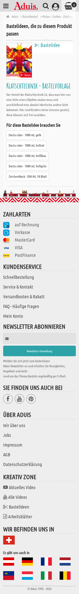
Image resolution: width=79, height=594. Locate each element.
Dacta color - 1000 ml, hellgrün (28, 166)
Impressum (12, 444)
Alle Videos (17, 497)
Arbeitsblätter (20, 516)
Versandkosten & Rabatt (23, 296)
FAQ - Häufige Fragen (21, 306)
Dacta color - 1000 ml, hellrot (26, 145)
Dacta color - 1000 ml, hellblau (27, 156)
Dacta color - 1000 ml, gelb (25, 135)
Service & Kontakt (18, 286)
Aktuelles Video (22, 487)
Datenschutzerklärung (22, 464)
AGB (6, 454)
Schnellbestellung (18, 277)
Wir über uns (14, 425)
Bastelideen (19, 506)
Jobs (7, 435)
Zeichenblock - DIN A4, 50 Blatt (28, 176)
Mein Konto (13, 316)
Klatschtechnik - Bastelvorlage (38, 85)
